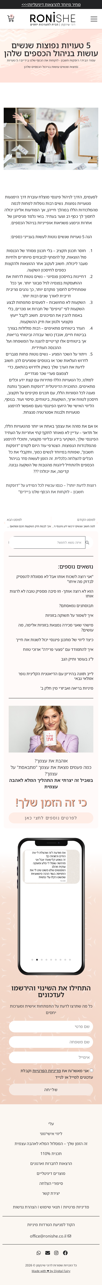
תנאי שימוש (50, 1207)
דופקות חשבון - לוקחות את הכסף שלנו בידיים (50, 60)
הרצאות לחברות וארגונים (51, 1163)
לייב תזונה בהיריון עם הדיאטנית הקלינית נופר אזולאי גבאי (55, 676)
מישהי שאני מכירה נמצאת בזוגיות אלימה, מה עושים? (55, 627)
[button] (32, 960)
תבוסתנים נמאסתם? (76, 605)
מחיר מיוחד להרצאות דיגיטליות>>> (51, 4)
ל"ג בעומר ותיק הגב (77, 659)
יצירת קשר (51, 1193)
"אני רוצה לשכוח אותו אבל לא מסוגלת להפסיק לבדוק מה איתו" (54, 579)
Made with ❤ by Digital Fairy (51, 1271)
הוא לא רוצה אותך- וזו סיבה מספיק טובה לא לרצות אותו (51, 593)
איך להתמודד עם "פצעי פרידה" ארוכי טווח (58, 649)
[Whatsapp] (38, 1252)
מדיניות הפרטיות (46, 1070)
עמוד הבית (88, 60)
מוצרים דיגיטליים (51, 1173)
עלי (51, 1123)
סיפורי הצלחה (51, 1183)
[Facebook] (65, 1252)
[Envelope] (47, 1252)
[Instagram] (56, 1252)
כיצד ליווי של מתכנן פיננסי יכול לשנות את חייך (54, 639)
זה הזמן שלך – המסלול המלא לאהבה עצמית (51, 1143)
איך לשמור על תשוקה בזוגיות (69, 615)
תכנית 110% (51, 1153)
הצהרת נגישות (25, 1207)
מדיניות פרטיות (76, 1207)
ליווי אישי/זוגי (51, 1133)
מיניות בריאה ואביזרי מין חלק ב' (66, 688)
